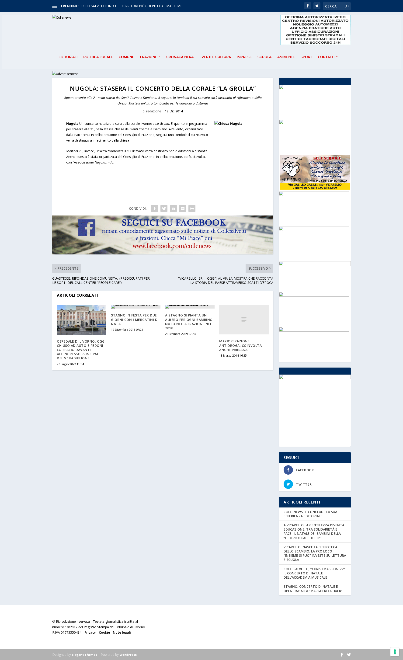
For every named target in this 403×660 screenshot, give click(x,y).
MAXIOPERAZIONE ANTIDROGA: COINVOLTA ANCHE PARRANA (240, 345)
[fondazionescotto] (314, 295)
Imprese (244, 57)
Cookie (104, 632)
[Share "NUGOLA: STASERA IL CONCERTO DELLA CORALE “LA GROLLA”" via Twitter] (164, 208)
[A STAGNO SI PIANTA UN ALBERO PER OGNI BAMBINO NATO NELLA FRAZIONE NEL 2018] (190, 307)
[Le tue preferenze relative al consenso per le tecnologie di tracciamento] (394, 651)
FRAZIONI (148, 57)
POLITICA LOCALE (98, 57)
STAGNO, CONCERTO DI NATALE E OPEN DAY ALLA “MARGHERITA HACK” (313, 588)
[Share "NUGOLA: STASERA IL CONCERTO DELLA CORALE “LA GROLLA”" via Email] (182, 208)
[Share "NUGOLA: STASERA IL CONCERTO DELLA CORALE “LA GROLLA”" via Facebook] (154, 208)
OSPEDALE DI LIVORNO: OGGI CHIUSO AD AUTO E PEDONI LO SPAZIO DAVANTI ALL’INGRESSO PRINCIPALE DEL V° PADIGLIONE (81, 350)
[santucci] (314, 194)
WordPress (128, 655)
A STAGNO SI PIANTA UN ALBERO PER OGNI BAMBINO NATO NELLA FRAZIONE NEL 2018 (189, 321)
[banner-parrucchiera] (314, 123)
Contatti (326, 57)
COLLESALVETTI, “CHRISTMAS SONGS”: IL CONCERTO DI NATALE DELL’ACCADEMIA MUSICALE (314, 573)
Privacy (90, 632)
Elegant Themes (84, 655)
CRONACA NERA (180, 57)
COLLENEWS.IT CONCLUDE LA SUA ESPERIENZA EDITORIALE (310, 514)
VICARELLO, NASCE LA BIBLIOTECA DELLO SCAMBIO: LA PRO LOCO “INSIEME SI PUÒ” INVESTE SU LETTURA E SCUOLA (315, 553)
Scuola (264, 57)
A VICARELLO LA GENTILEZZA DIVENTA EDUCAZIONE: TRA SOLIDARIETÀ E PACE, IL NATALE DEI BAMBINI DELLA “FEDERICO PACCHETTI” (314, 531)
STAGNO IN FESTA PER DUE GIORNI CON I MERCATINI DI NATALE (135, 319)
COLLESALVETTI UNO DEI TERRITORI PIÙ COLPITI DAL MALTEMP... (132, 6)
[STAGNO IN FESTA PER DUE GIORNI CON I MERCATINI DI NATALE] (135, 307)
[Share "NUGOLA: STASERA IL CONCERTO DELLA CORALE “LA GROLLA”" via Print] (192, 208)
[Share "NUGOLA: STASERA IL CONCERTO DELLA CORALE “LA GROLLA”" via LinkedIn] (173, 208)
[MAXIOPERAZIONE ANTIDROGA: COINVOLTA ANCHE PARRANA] (244, 319)
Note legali (122, 632)
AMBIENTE (286, 57)
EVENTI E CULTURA (215, 57)
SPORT (306, 57)
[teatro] (314, 88)
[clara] (314, 229)
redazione (153, 111)
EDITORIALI (68, 57)
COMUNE (126, 57)
